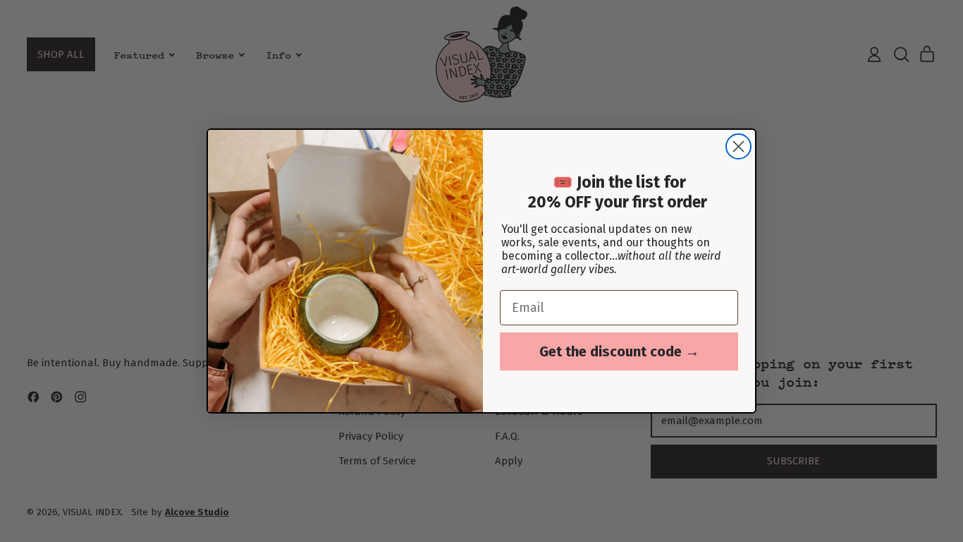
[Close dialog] (738, 146)
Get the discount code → (619, 351)
